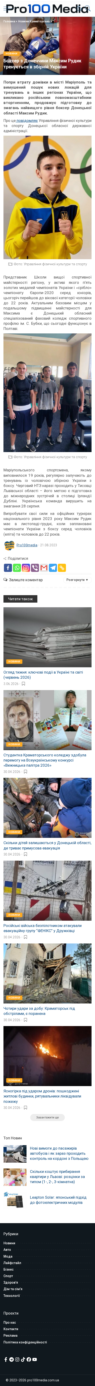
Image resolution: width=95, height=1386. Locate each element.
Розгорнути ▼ (77, 580)
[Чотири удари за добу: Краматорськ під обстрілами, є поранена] (47, 973)
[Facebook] (8, 568)
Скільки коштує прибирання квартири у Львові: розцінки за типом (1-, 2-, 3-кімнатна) (57, 1176)
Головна (9, 21)
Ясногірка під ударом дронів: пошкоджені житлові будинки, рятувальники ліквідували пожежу (42, 1096)
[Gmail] (44, 568)
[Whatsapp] (17, 568)
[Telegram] (53, 568)
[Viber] (35, 568)
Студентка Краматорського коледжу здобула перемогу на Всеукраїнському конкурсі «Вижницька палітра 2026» (44, 760)
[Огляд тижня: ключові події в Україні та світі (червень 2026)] (47, 637)
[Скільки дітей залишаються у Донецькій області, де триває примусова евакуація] (47, 808)
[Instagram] (26, 568)
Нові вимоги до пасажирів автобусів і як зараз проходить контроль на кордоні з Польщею (59, 1153)
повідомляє (27, 120)
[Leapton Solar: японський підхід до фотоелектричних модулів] (15, 1200)
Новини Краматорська (34, 21)
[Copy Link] (62, 568)
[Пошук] (87, 8)
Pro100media (27, 545)
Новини (11, 53)
